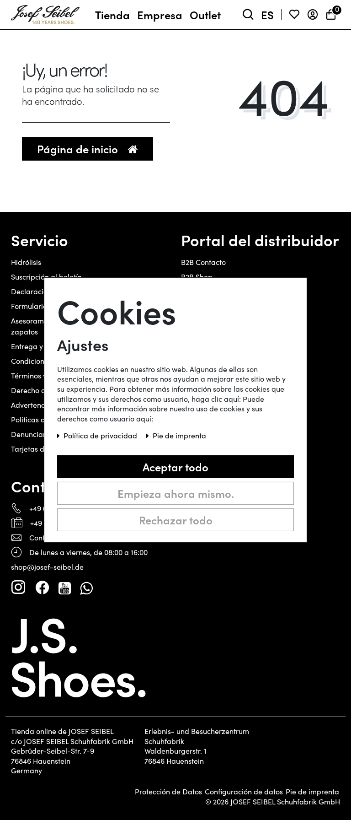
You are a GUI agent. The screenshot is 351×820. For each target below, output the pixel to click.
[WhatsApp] (86, 587)
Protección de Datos (168, 791)
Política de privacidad (101, 435)
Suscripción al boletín (46, 276)
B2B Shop (197, 276)
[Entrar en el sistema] (312, 14)
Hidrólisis (26, 262)
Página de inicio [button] (79, 148)
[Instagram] (18, 587)
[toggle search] (248, 14)
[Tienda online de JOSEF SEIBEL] (45, 12)
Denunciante (32, 434)
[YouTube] (64, 587)
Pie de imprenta (312, 791)
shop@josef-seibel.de (47, 567)
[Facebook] (42, 587)
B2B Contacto (203, 262)
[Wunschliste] (294, 14)
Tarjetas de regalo (41, 448)
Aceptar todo (175, 466)
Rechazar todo (176, 519)
